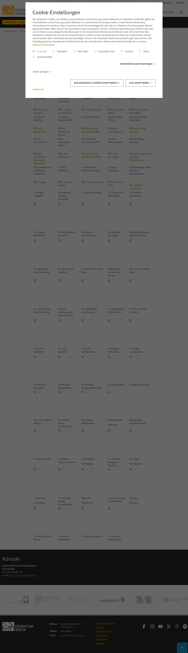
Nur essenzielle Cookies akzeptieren (95, 83)
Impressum (38, 89)
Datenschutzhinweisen (44, 44)
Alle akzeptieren (139, 83)
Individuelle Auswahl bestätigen (136, 63)
